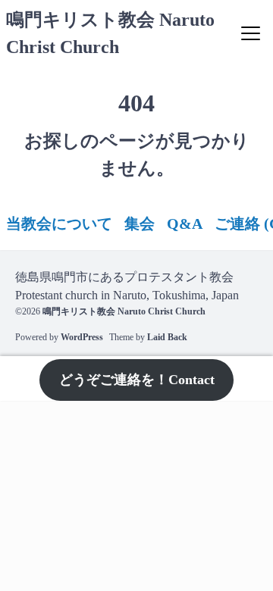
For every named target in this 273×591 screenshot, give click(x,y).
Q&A (184, 223)
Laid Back (167, 337)
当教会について (59, 223)
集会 (139, 223)
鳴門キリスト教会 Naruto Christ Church (124, 311)
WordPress (82, 337)
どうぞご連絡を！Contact (137, 379)
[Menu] (251, 33)
